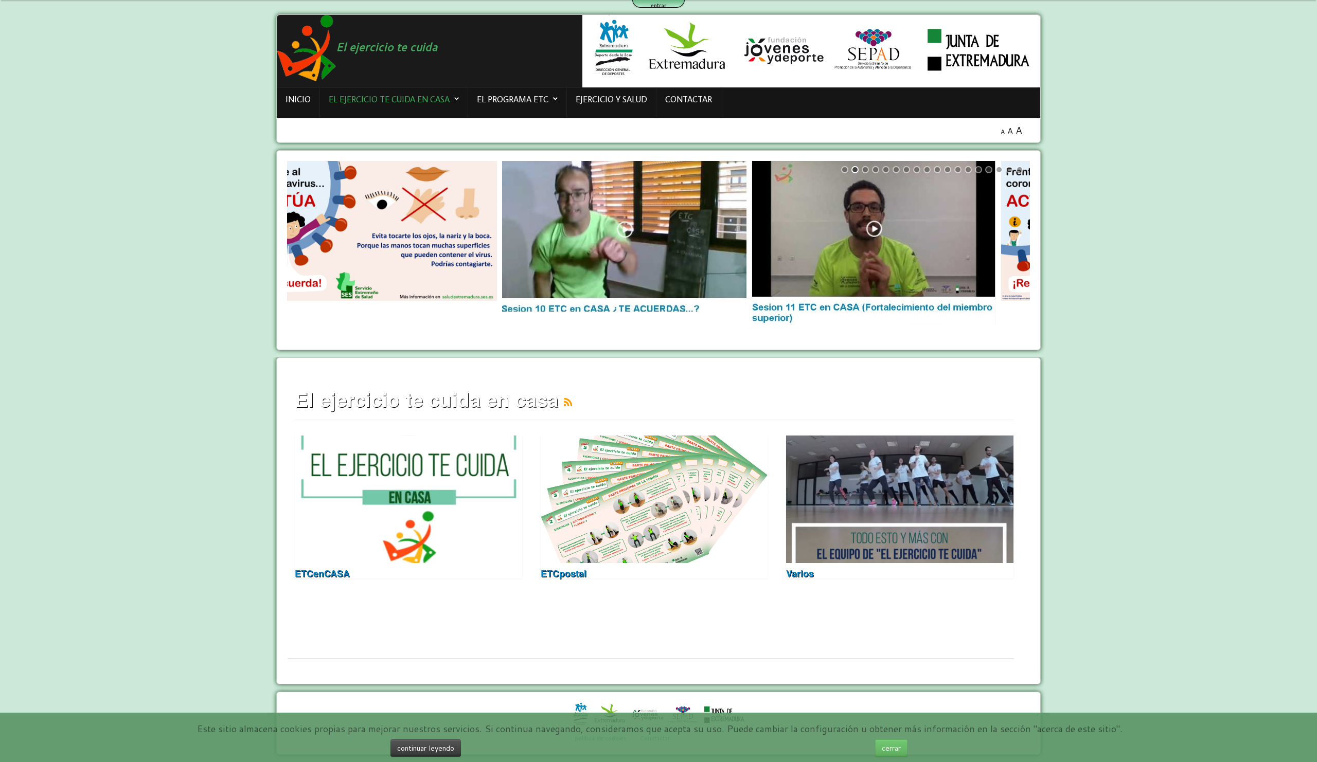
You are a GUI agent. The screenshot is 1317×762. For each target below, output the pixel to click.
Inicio (298, 99)
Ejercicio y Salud (611, 99)
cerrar (891, 748)
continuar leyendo (425, 748)
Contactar (688, 99)
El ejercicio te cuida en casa (389, 99)
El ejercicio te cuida (386, 47)
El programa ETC (512, 99)
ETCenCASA (322, 573)
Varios (800, 573)
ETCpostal (563, 573)
